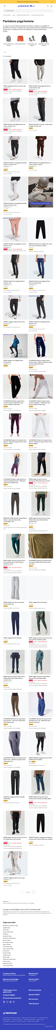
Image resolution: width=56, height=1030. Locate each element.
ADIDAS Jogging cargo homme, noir (14, 321)
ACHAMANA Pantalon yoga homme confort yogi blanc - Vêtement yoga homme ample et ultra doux (39, 402)
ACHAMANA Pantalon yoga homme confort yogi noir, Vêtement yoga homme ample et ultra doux (14, 402)
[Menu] (4, 6)
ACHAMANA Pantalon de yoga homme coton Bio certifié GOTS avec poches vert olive (40, 562)
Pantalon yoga (6, 955)
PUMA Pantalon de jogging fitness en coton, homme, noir (15, 125)
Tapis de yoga (6, 961)
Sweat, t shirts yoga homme (9, 44)
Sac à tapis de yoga (8, 942)
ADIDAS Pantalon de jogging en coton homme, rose (15, 244)
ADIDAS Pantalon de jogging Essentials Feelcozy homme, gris (15, 204)
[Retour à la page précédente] (22, 892)
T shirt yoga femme (8, 965)
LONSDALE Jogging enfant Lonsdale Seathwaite (14, 797)
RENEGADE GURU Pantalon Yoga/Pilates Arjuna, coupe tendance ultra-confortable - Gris (15, 519)
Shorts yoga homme (20, 43)
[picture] (15, 71)
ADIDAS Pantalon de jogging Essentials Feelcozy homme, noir (15, 163)
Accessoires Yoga (7, 946)
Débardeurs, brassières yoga (10, 925)
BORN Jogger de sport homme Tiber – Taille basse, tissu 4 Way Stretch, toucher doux (40, 519)
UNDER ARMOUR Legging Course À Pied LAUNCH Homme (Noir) (40, 758)
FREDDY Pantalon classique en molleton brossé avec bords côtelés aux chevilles (40, 838)
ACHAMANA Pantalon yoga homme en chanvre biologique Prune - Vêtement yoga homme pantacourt (15, 480)
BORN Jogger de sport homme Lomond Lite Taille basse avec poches (15, 838)
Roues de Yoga (7, 953)
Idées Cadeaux (7, 944)
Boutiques (5, 934)
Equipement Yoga (7, 963)
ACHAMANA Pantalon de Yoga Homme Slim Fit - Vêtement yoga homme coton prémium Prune (15, 441)
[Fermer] (52, 2)
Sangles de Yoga (7, 936)
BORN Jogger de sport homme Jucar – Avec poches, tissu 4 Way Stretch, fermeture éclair (15, 562)
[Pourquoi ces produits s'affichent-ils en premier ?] (3, 56)
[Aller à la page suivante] (33, 892)
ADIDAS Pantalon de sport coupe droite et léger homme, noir (40, 125)
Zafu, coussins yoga (8, 948)
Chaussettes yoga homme (32, 44)
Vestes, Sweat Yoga (8, 931)
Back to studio (6, 940)
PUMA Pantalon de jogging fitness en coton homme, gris (40, 86)
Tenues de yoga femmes (9, 938)
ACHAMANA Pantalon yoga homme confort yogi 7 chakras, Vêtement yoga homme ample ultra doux (40, 362)
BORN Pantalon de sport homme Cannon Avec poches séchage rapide (40, 797)
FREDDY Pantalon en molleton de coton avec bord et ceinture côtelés (40, 244)
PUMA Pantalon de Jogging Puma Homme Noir (13, 361)
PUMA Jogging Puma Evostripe (38, 602)
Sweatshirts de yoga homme (43, 44)
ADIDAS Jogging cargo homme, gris (14, 878)
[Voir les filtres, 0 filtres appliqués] (5, 52)
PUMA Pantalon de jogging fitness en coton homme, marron (40, 163)
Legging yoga (6, 927)
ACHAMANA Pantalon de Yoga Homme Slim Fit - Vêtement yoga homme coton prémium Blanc (40, 441)
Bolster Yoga (6, 957)
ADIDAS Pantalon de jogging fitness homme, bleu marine (39, 282)
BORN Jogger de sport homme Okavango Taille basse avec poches (39, 480)
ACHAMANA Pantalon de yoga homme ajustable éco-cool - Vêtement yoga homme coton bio (40, 720)
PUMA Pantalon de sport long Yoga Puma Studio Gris (14, 603)
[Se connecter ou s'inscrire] (48, 6)
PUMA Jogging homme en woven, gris (15, 86)
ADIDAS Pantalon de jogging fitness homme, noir (14, 282)
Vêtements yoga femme (9, 959)
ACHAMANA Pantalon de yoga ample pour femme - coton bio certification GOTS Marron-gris (15, 720)
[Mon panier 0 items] (51, 6)
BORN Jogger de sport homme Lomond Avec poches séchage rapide (40, 638)
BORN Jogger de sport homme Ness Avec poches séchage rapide (39, 677)
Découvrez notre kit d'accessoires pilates (40, 203)
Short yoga (6, 929)
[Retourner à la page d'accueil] (26, 6)
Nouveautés (6, 950)
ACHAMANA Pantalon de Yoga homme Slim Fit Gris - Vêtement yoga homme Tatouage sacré (15, 759)
